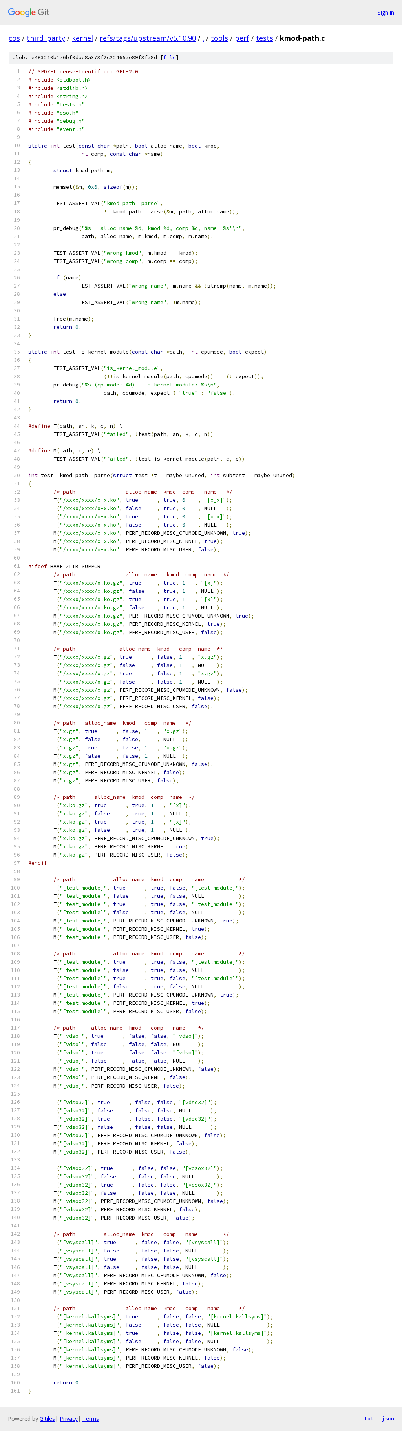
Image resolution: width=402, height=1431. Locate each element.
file (169, 57)
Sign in (386, 12)
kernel (82, 38)
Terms (90, 1418)
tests (264, 38)
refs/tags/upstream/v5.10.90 (148, 38)
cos (14, 38)
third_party (46, 38)
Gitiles (47, 1418)
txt (369, 1418)
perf (242, 38)
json (388, 1418)
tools (219, 38)
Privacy (69, 1418)
